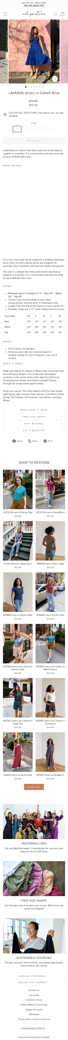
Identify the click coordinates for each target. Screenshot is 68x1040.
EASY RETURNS (34, 424)
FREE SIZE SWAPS (34, 417)
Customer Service (33, 999)
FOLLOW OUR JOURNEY (33, 982)
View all (34, 787)
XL (51, 129)
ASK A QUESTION (34, 430)
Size (34, 123)
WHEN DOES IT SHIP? (34, 410)
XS (17, 129)
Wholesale (34, 1014)
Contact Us (34, 990)
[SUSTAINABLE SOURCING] (34, 935)
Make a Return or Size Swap (33, 1004)
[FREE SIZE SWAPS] (34, 878)
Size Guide (34, 995)
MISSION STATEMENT (32, 976)
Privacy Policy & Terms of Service (34, 1019)
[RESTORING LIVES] (34, 821)
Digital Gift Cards (34, 1009)
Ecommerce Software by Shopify (34, 1037)
